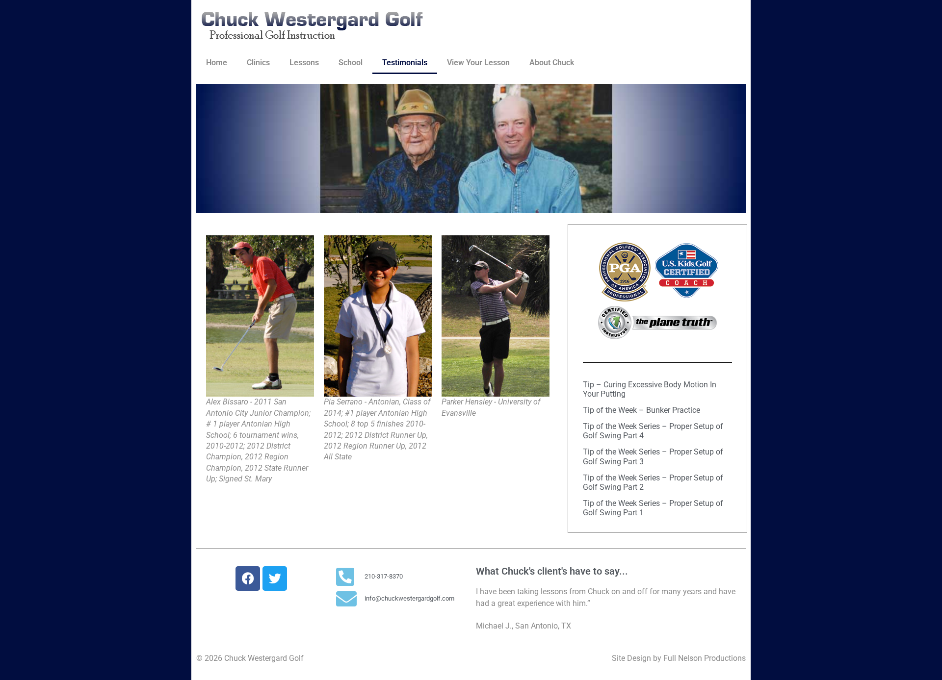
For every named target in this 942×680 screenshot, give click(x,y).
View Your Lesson (478, 62)
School (351, 62)
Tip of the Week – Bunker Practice (641, 410)
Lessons (304, 62)
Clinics (258, 62)
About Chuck (551, 62)
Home (216, 62)
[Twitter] (274, 578)
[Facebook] (248, 578)
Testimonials (404, 62)
